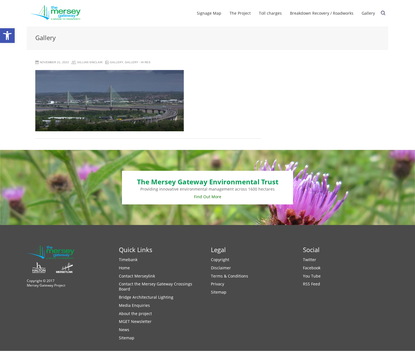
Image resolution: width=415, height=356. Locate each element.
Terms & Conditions (229, 276)
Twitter (309, 259)
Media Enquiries (134, 305)
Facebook (311, 267)
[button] (7, 35)
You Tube (312, 276)
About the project (135, 313)
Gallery (368, 13)
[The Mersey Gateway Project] (58, 13)
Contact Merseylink (137, 276)
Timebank (128, 259)
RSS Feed (311, 284)
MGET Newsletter (135, 321)
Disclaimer (221, 267)
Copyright (220, 259)
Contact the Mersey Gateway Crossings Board (155, 286)
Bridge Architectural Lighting (146, 297)
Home (124, 267)
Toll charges (270, 13)
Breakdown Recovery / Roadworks (321, 13)
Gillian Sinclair (89, 62)
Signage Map (209, 13)
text (383, 13)
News (124, 329)
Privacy (217, 284)
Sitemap (126, 337)
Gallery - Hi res (137, 62)
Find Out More (207, 196)
